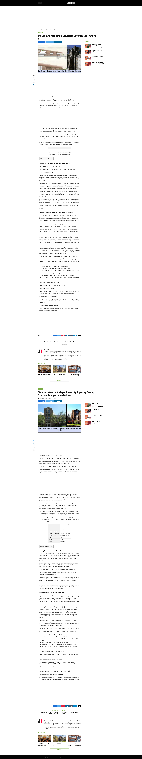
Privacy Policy (95, 757)
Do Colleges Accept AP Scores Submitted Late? (98, 57)
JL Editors (42, 38)
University (72, 7)
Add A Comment (60, 380)
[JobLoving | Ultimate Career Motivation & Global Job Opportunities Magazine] (71, 3)
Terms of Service (101, 757)
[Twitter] (34, 81)
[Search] (103, 8)
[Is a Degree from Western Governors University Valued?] (74, 369)
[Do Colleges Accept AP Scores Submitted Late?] (88, 58)
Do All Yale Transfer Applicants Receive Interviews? (44, 375)
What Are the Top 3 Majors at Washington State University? (98, 63)
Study (65, 7)
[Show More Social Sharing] (63, 42)
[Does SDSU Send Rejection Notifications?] (88, 52)
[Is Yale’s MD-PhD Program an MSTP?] (59, 369)
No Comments (48, 38)
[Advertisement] (71, 19)
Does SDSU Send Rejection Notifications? (97, 51)
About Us (86, 7)
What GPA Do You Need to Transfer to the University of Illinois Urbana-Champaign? (97, 46)
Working (79, 7)
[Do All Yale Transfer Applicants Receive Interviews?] (44, 369)
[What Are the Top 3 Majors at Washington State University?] (88, 64)
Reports (60, 7)
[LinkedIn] (34, 84)
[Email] (34, 90)
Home (54, 7)
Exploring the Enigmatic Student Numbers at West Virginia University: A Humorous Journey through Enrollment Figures (70, 343)
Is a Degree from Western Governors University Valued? (74, 375)
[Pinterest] (34, 87)
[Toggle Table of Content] (51, 159)
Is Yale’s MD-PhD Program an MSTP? (59, 375)
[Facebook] (34, 78)
